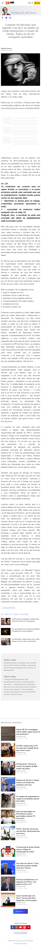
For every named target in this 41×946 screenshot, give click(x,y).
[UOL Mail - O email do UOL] (29, 3)
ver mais (19, 911)
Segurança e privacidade (20, 943)
